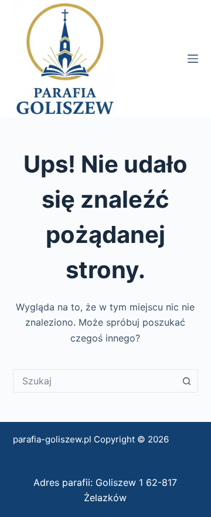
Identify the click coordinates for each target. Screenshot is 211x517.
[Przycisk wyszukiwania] (186, 381)
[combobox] (94, 381)
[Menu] (193, 58)
